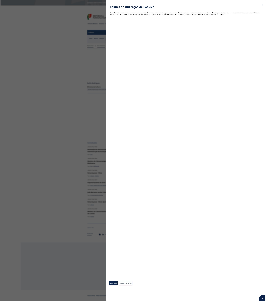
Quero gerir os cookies (125, 283)
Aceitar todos (113, 283)
